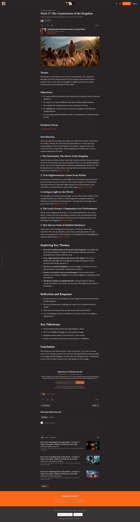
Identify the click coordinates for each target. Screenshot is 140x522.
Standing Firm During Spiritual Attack (51, 476)
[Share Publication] (120, 3)
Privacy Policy (82, 388)
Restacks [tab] (51, 417)
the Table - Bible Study (48, 10)
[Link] (38, 72)
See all (44, 486)
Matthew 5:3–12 (63, 170)
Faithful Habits (73, 448)
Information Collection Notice (69, 388)
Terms (74, 510)
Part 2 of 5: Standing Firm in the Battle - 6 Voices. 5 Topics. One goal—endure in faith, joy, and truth (60, 473)
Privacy (70, 510)
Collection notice (81, 510)
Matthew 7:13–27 (62, 237)
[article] (70, 447)
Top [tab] (42, 437)
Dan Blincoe (50, 31)
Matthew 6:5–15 (66, 220)
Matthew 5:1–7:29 (49, 129)
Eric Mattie (50, 448)
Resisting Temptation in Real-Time (50, 446)
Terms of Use (78, 386)
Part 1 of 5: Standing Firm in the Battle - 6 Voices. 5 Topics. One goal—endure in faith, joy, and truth (60, 443)
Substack (62, 518)
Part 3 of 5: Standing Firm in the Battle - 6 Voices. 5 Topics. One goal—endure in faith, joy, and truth (60, 458)
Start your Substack (65, 514)
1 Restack (52, 394)
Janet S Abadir (57, 448)
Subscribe (127, 3)
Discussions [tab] (53, 437)
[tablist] (48, 417)
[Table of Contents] (2, 261)
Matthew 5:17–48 (84, 187)
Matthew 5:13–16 (60, 204)
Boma (45, 450)
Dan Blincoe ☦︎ (47, 20)
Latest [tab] (46, 437)
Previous (46, 405)
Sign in (135, 3)
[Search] (116, 3)
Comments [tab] (44, 417)
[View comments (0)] (47, 25)
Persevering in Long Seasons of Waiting (52, 461)
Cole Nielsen (65, 448)
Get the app (78, 514)
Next (94, 405)
